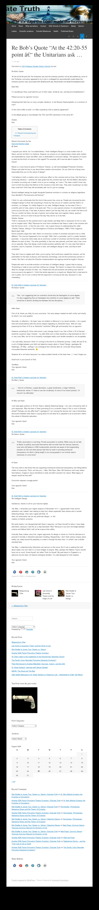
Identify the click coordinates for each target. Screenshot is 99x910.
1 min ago (15, 61)
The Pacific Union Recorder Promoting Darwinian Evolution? (34, 660)
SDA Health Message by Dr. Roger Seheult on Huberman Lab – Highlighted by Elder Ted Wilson (47, 674)
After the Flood (69, 837)
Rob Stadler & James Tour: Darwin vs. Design (71, 595)
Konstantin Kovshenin (60, 880)
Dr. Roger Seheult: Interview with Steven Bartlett (30, 667)
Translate (29, 629)
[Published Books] (86, 36)
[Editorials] (69, 36)
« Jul (13, 781)
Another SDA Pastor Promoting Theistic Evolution (30, 653)
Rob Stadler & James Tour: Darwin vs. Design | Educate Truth (35, 794)
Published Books (67, 31)
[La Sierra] (82, 36)
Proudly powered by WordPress (23, 880)
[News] (78, 36)
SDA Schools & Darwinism (59, 26)
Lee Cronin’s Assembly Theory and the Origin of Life (48, 595)
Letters (14, 31)
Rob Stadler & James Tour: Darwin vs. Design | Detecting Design (36, 819)
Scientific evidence (26, 31)
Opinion (81, 26)
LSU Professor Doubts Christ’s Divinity (36, 66)
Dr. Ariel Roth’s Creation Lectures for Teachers (29, 285)
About (21, 26)
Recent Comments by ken (25, 133)
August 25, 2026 (17, 576)
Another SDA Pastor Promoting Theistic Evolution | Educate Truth (36, 800)
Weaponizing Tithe (20, 605)
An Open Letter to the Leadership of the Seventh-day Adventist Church (38, 656)
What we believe (32, 26)
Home (14, 26)
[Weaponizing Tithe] (24, 700)
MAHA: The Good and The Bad (23, 671)
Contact (43, 26)
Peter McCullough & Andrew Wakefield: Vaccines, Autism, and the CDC (38, 664)
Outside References (43, 31)
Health (55, 31)
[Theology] (73, 36)
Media (73, 26)
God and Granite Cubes (20, 143)
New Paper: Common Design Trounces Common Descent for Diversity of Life (47, 832)
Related (16, 135)
